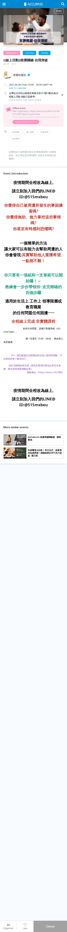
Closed (50, 926)
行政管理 (16, 138)
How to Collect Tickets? (26, 122)
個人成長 (30, 132)
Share (59, 10)
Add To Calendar (17, 88)
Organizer (8, 928)
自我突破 (16, 132)
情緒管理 (44, 132)
